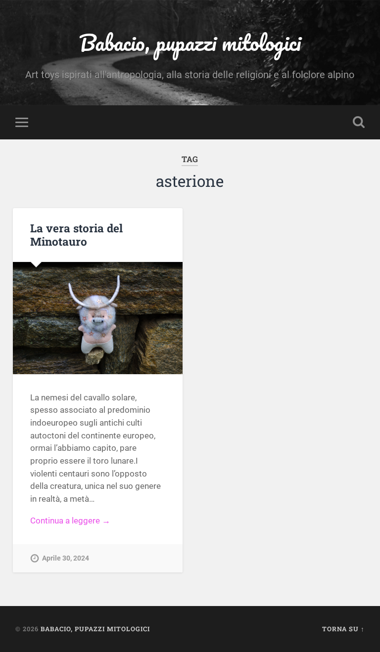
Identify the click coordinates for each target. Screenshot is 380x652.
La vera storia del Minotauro (76, 234)
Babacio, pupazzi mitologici (190, 42)
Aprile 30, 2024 (65, 558)
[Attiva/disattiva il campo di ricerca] (359, 122)
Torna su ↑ (343, 629)
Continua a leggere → (70, 520)
